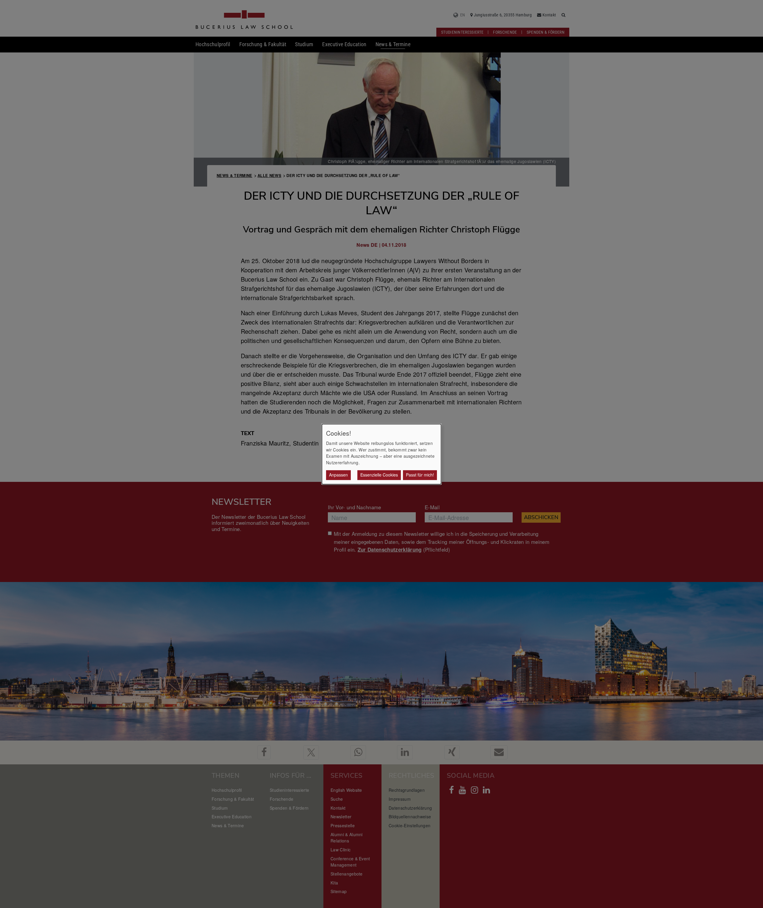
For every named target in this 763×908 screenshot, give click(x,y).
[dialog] (381, 454)
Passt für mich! (420, 475)
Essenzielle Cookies (379, 475)
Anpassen (338, 475)
